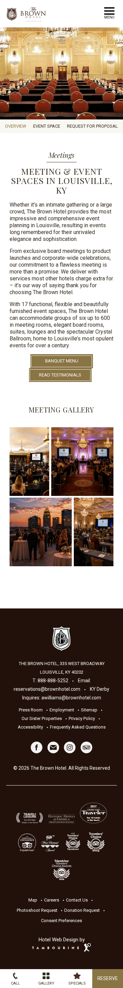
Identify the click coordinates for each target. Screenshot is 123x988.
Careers (51, 900)
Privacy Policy (82, 718)
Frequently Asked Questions (78, 727)
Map (32, 900)
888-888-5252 (53, 680)
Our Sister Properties (42, 718)
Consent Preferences (61, 920)
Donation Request (82, 910)
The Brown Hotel (61, 638)
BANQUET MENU (61, 360)
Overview (15, 126)
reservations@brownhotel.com (47, 689)
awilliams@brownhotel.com (71, 697)
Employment (62, 709)
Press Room (31, 709)
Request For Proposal (92, 126)
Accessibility (30, 727)
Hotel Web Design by (62, 940)
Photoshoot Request (37, 910)
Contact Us (77, 900)
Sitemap (89, 709)
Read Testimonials (60, 374)
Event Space (46, 126)
